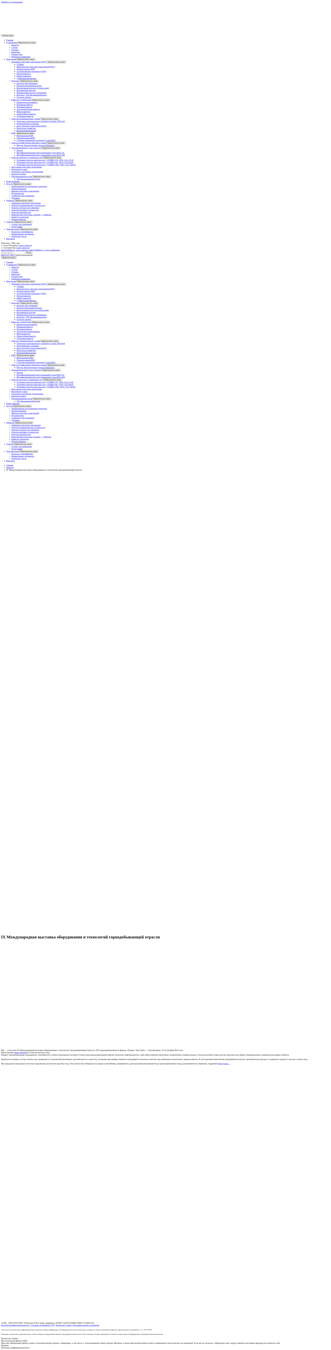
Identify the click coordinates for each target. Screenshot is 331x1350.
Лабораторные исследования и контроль (29, 186)
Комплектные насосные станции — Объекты (31, 215)
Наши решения (13, 181)
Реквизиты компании (20, 57)
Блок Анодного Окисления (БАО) (32, 126)
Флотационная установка (28, 124)
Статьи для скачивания (21, 224)
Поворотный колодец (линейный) (32, 93)
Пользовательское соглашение (86, 1325)
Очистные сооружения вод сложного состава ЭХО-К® (41, 121)
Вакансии (15, 52)
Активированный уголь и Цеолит (26, 148)
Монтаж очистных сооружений (25, 191)
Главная (9, 40)
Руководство (16, 54)
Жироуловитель (23, 112)
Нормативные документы (22, 234)
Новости (15, 45)
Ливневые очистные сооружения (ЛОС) (29, 62)
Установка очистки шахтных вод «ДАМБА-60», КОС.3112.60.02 (45, 162)
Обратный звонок (9, 258)
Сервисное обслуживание (22, 196)
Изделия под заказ (19, 169)
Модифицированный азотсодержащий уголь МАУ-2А (40, 153)
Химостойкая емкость (26, 114)
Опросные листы (19, 236)
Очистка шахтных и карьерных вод (27, 157)
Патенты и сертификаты (22, 232)
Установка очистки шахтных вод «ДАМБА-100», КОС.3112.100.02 (46, 165)
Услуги (9, 184)
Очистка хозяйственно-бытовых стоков (28, 143)
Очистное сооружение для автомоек (27, 172)
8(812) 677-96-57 (8, 255)
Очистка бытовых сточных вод (25, 210)
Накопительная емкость (27, 102)
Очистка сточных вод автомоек (25, 208)
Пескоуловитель (24, 74)
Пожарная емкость (25, 105)
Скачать (9, 222)
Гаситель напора (24, 97)
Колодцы (15, 81)
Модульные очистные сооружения (26, 167)
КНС (13, 133)
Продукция (11, 59)
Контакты (10, 239)
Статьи (14, 47)
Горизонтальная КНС (26, 138)
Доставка (15, 198)
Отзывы (14, 50)
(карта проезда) (25, 245)
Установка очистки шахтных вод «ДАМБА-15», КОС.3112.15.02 (45, 160)
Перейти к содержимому (12, 2)
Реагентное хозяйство (26, 128)
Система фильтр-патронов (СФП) (31, 71)
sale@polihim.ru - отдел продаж (14, 250)
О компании (11, 42)
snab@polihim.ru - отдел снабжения (44, 250)
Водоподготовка (18, 174)
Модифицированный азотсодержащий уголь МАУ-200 (41, 155)
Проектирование (18, 189)
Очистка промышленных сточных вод (28, 205)
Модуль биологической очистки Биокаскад (36, 145)
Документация (12, 229)
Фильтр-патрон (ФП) (26, 69)
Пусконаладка (17, 193)
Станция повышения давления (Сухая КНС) (36, 140)
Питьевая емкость (24, 107)
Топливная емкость (25, 116)
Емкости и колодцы (20, 217)
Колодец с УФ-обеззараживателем (32, 95)
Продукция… (224, 1064)
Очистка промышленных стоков (25, 119)
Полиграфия (16, 227)
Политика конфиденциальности (15, 1325)
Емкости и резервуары (21, 100)
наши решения (20, 1052)
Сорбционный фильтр (26, 78)
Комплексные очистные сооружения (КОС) (36, 67)
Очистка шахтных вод (21, 212)
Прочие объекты (18, 219)
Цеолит (20, 150)
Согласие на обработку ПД (43, 1325)
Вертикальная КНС (25, 136)
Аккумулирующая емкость (28, 109)
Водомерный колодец (26, 90)
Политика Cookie (64, 1325)
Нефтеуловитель (24, 76)
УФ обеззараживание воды (28, 179)
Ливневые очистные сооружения (26, 203)
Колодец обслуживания (27, 83)
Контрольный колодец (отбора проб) (33, 88)
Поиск (29, 253)
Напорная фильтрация (26, 131)
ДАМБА (20, 64)
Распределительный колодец (29, 86)
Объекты (10, 200)
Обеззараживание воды (21, 176)
